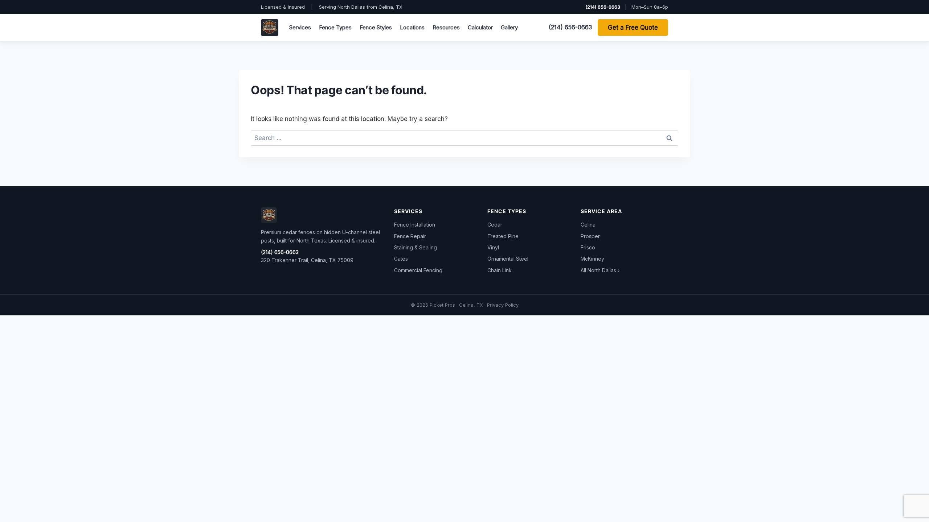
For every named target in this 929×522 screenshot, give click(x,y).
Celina (588, 224)
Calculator (480, 27)
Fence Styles (376, 27)
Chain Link (499, 270)
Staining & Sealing (415, 247)
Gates (401, 259)
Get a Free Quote (633, 27)
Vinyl (493, 247)
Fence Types (335, 27)
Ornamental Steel (507, 259)
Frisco (588, 247)
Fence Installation (414, 224)
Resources (446, 27)
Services (300, 27)
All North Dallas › (600, 270)
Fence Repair (410, 236)
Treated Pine (503, 236)
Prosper (590, 236)
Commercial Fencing (418, 270)
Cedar (494, 224)
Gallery (509, 27)
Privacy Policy (503, 305)
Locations (412, 27)
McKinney (592, 259)
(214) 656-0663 (602, 7)
